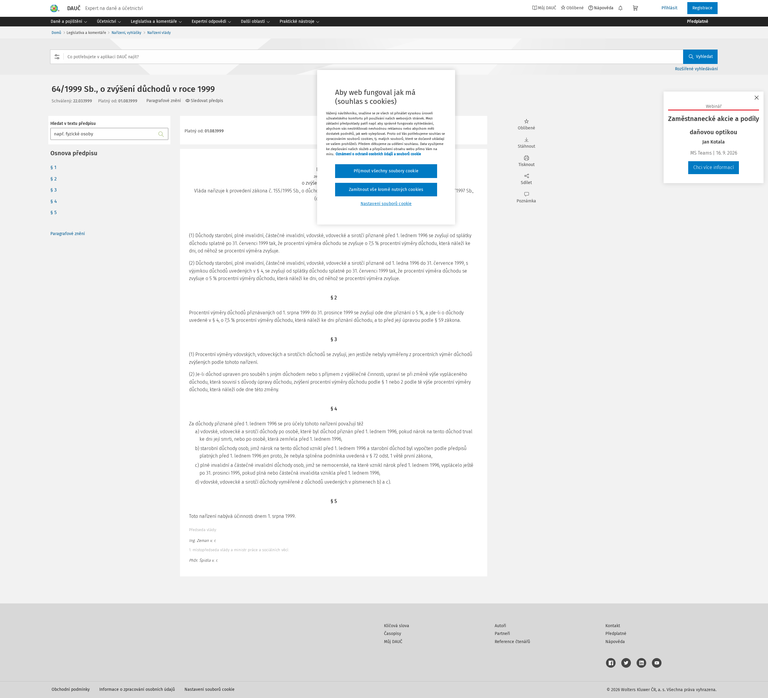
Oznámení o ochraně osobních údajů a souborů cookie (378, 154)
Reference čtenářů (512, 641)
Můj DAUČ (393, 641)
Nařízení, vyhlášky (126, 33)
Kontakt (612, 625)
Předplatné (615, 633)
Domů (56, 33)
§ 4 (53, 201)
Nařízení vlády (159, 33)
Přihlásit (669, 8)
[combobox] (384, 57)
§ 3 (53, 190)
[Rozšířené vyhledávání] (57, 57)
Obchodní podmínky (71, 689)
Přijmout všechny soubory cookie (386, 171)
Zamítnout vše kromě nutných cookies (386, 189)
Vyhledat (704, 56)
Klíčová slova (396, 625)
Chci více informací (713, 167)
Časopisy (392, 633)
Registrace (702, 8)
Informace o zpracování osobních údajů (137, 689)
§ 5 (53, 212)
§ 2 (53, 179)
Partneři (502, 633)
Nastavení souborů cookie (209, 689)
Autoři (500, 625)
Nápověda (604, 7)
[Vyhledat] (161, 134)
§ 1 (53, 167)
